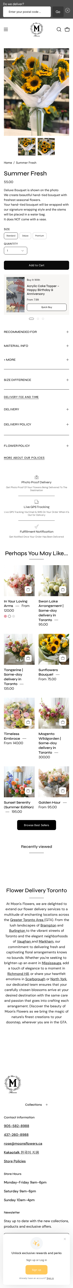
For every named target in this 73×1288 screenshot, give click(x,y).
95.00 (43, 624)
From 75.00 (47, 679)
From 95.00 (48, 807)
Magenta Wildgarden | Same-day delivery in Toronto (50, 743)
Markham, (46, 941)
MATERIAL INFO (16, 346)
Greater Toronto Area (27, 920)
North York (58, 979)
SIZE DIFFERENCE (17, 380)
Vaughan (24, 941)
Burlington (17, 930)
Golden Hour (50, 802)
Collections (33, 1104)
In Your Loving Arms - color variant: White (9, 616)
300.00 (44, 757)
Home (8, 163)
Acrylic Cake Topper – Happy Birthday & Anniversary (43, 289)
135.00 (9, 688)
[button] (67, 11)
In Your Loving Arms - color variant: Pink (5, 616)
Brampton (48, 925)
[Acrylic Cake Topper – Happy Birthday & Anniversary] (15, 294)
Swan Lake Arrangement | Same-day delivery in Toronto (51, 610)
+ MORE (10, 360)
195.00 (17, 812)
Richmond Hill (18, 974)
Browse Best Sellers (36, 825)
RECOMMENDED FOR (20, 332)
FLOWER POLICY (17, 446)
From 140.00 (13, 743)
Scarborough (35, 979)
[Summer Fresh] (26, 146)
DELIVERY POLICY (17, 424)
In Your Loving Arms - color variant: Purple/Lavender (13, 616)
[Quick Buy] (28, 589)
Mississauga (51, 963)
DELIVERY (11, 409)
